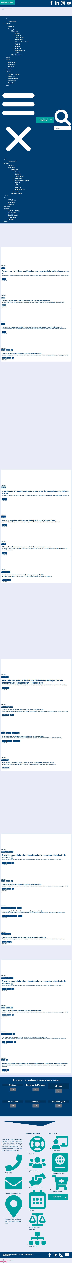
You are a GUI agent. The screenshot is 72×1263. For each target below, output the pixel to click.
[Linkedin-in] (57, 3)
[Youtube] (68, 3)
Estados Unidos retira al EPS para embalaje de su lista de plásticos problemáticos (26, 300)
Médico (17, 46)
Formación (7, 206)
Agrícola (17, 44)
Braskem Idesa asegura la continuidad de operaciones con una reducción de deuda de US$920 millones (32, 327)
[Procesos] (5, 825)
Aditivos (3, 733)
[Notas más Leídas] (5, 951)
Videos (8, 59)
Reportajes (11, 64)
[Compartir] (8, 1260)
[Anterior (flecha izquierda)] (1, 1262)
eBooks (6, 196)
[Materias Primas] (5, 650)
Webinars (11, 204)
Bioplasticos (8, 733)
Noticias (8, 23)
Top (12, 350)
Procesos (11, 26)
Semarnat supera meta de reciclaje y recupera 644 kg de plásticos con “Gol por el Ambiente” (28, 520)
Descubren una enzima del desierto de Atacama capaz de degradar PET (23, 575)
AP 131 (2, 1033)
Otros (17, 53)
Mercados (14, 31)
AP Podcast (12, 62)
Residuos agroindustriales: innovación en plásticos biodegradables (22, 353)
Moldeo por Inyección (11, 907)
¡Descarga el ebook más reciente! (18, 380)
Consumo (18, 35)
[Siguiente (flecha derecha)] (4, 1262)
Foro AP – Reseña (13, 74)
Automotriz (19, 40)
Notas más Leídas (13, 955)
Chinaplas (11, 83)
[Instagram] (63, 3)
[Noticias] (5, 238)
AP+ (7, 18)
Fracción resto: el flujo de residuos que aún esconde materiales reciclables (24, 937)
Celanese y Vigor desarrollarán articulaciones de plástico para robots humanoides (26, 547)
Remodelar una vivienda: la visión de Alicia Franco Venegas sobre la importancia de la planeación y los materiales (32, 681)
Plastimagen (12, 81)
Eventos (8, 71)
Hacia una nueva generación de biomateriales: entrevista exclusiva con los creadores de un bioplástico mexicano (35, 1063)
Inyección (3, 907)
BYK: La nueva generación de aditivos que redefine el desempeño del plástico (24, 1037)
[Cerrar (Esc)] (11, 1260)
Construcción (19, 37)
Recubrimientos (20, 50)
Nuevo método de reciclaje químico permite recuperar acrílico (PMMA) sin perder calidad (28, 762)
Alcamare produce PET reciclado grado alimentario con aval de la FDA (22, 709)
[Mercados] (5, 461)
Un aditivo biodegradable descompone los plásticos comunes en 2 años (23, 736)
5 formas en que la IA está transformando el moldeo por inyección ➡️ (22, 911)
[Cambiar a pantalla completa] (4, 1260)
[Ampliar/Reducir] (1, 1260)
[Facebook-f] (51, 3)
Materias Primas (16, 55)
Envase (17, 33)
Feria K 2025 (12, 76)
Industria (18, 48)
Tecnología (11, 29)
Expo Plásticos (13, 78)
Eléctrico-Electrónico (22, 42)
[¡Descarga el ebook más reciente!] (3, 377)
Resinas (11, 706)
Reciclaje (8, 851)
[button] (18, 121)
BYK (6, 1033)
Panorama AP (12, 21)
